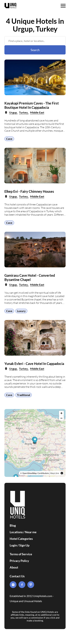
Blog (13, 525)
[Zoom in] (61, 413)
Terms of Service (21, 554)
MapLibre (54, 473)
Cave (9, 138)
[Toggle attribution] (62, 473)
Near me (31, 532)
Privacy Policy (19, 561)
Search (35, 50)
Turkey (23, 112)
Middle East (37, 112)
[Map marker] (35, 440)
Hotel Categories (21, 539)
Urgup (13, 112)
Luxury (21, 310)
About (14, 567)
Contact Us (17, 576)
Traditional (23, 394)
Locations (16, 532)
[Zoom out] (61, 418)
